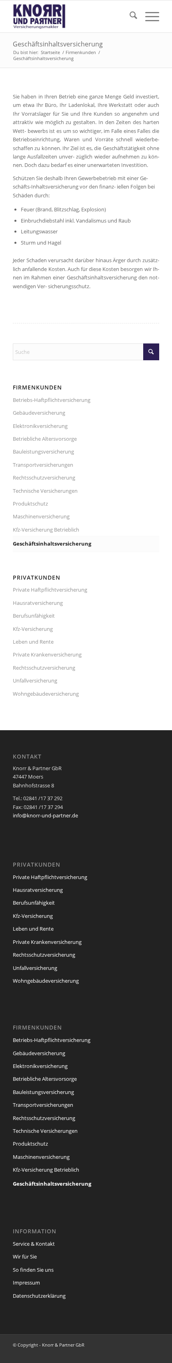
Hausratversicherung (38, 602)
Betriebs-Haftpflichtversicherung (51, 399)
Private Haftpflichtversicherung (50, 589)
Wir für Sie (25, 1256)
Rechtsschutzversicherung (44, 477)
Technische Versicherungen (45, 490)
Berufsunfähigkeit (34, 615)
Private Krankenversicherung (47, 654)
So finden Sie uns (33, 1269)
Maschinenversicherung (41, 516)
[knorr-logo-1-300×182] (71, 16)
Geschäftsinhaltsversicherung (58, 44)
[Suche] (129, 16)
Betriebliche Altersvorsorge (45, 438)
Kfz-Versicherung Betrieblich (46, 529)
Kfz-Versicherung (33, 628)
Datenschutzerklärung (39, 1295)
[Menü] (148, 16)
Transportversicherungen (43, 464)
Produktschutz (30, 503)
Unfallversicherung (35, 680)
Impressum (26, 1282)
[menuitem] (129, 16)
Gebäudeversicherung (39, 412)
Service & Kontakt (34, 1243)
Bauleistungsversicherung (43, 451)
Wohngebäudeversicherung (46, 693)
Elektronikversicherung (40, 426)
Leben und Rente (33, 641)
